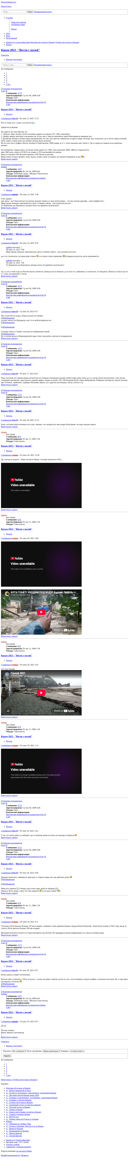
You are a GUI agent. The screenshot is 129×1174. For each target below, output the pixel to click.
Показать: (7, 1051)
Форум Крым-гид (8, 2)
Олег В (4, 91)
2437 (20, 169)
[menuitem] (18, 22)
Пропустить (6, 6)
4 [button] (6, 80)
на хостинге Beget (24, 1151)
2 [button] (6, 75)
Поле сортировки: (35, 1051)
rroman (4, 432)
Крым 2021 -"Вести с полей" (20, 50)
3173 (20, 93)
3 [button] (6, 78)
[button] (8, 84)
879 (19, 437)
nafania (4, 167)
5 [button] (6, 82)
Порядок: (65, 1051)
